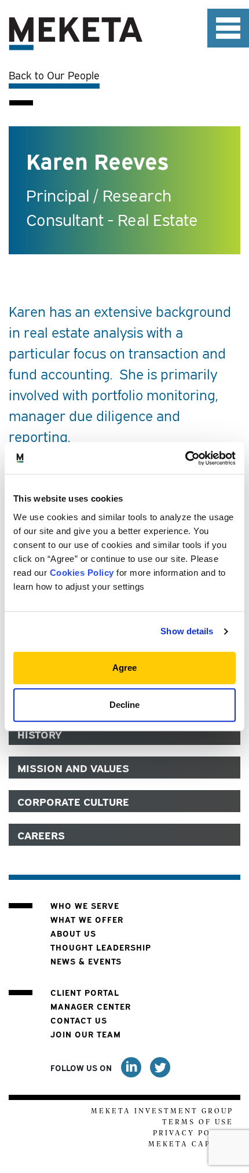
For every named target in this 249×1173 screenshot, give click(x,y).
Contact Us (78, 1019)
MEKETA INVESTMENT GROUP (162, 1111)
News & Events (86, 960)
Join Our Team (85, 1033)
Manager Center (90, 1005)
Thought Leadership (100, 946)
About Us (73, 932)
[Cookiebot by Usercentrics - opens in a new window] (185, 458)
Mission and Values (73, 767)
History (39, 734)
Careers (41, 834)
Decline (124, 705)
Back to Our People (54, 75)
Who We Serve (84, 905)
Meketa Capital (190, 1144)
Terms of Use (197, 1122)
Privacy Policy (193, 1133)
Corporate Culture (73, 801)
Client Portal (84, 991)
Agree (124, 668)
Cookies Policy (82, 573)
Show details (186, 631)
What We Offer (86, 918)
